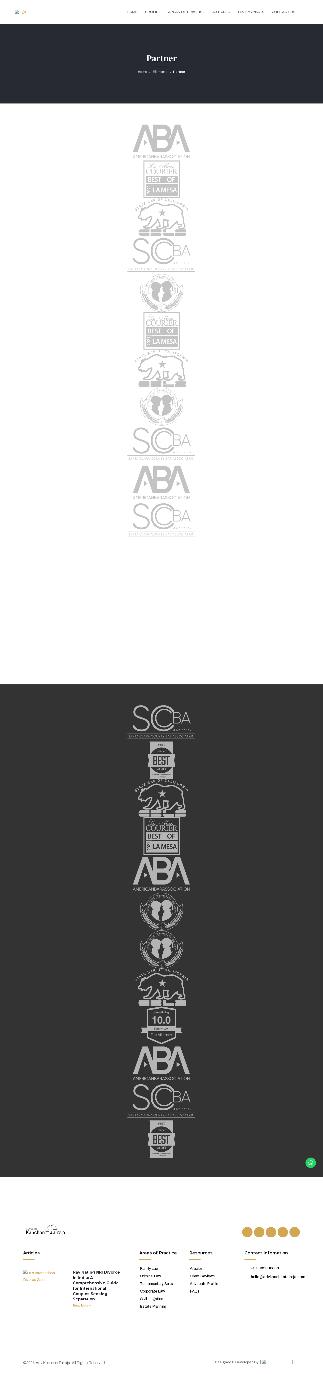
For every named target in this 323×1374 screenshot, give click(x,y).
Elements (160, 72)
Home (142, 72)
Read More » (82, 1305)
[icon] (247, 1232)
